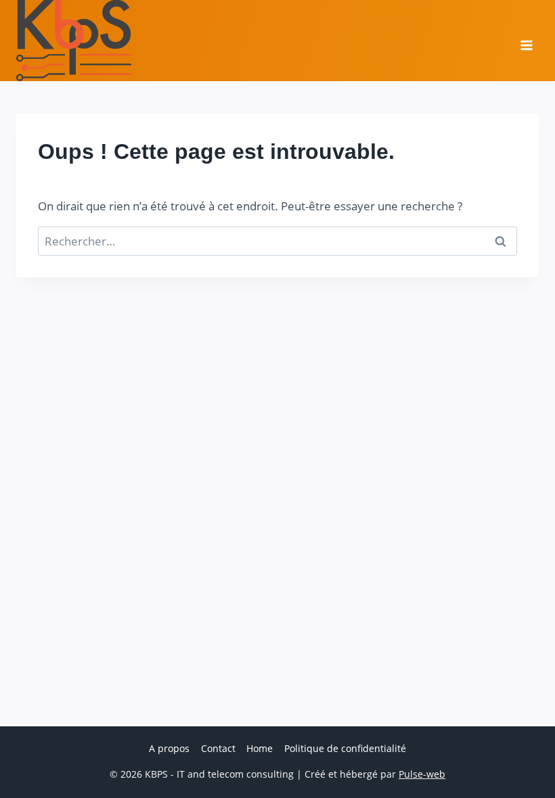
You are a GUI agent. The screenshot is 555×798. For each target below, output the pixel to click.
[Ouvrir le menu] (526, 40)
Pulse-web (422, 774)
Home (259, 748)
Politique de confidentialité (345, 748)
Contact (218, 748)
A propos (169, 748)
